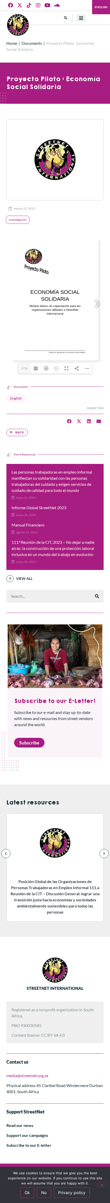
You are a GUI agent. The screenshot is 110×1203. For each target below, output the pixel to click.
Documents (31, 43)
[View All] (10, 578)
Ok (27, 1192)
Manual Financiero (28, 524)
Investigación (18, 220)
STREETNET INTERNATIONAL (55, 988)
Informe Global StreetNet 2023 (39, 507)
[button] (65, 18)
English (101, 7)
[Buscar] (97, 596)
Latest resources (32, 802)
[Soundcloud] (56, 5)
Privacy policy (71, 1192)
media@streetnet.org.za (27, 1075)
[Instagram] (38, 5)
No (44, 1192)
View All (24, 578)
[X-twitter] (20, 5)
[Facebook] (10, 5)
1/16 (24, 368)
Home (11, 43)
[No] (101, 1184)
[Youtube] (47, 5)
